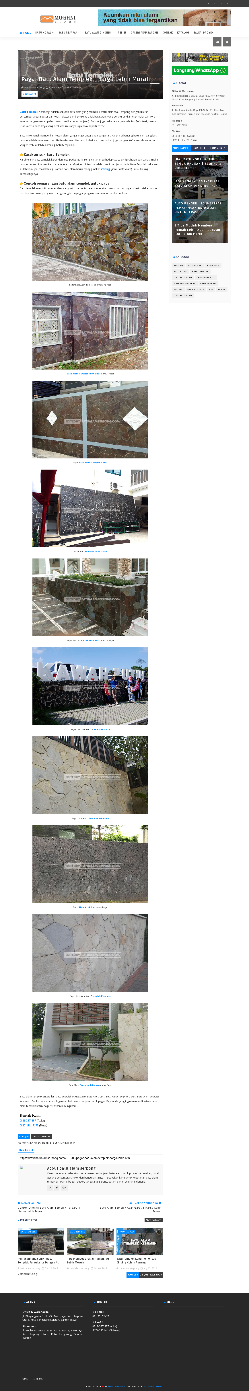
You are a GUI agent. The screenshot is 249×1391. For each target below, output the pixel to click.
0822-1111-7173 (29, 1125)
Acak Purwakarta (92, 640)
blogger (132, 1274)
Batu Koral (43, 32)
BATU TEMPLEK (28, 1231)
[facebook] (221, 3)
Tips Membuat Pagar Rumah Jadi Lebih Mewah (88, 1260)
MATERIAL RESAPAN (185, 283)
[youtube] (214, 3)
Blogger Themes (153, 1386)
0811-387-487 (28, 1120)
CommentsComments (218, 149)
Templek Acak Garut (96, 551)
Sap (211, 289)
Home (27, 32)
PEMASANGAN (208, 283)
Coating (105, 169)
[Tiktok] (221, 1378)
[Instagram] (214, 1378)
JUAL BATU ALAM (183, 277)
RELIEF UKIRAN (196, 289)
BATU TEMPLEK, (73, 87)
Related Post (28, 1220)
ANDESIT (178, 265)
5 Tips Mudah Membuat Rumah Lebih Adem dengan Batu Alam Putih (197, 230)
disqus (144, 1274)
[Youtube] (227, 1378)
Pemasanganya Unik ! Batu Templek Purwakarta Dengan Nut (39, 1260)
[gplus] (227, 3)
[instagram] (208, 3)
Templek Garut (102, 729)
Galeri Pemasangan (144, 32)
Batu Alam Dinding (98, 32)
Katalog (183, 32)
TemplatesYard (116, 1386)
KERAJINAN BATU (206, 277)
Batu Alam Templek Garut (93, 462)
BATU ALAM (213, 265)
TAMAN (222, 289)
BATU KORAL (181, 271)
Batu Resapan (68, 32)
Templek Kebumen (99, 818)
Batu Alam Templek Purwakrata (84, 373)
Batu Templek (29, 112)
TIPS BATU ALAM (183, 295)
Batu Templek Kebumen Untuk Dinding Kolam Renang (136, 1260)
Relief (122, 32)
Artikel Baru (200, 149)
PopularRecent (181, 149)
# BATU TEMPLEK (41, 1136)
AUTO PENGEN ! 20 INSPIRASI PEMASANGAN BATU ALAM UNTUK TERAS (199, 208)
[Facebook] (208, 1378)
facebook (156, 1274)
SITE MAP (39, 1378)
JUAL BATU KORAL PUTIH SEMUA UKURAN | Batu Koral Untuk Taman (199, 164)
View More (155, 1220)
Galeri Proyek (203, 32)
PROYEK (178, 289)
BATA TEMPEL (195, 265)
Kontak (167, 32)
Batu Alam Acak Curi (84, 907)
